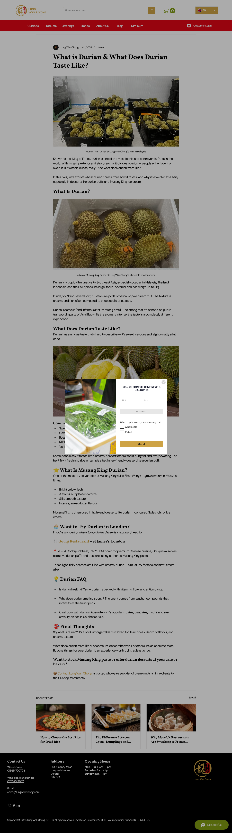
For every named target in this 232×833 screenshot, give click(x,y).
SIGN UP (141, 443)
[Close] (164, 382)
